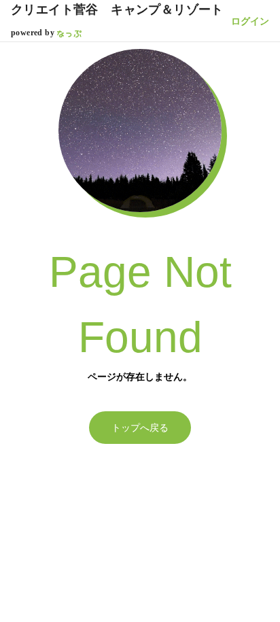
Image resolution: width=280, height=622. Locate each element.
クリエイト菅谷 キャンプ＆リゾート (117, 9)
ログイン (250, 21)
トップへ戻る (140, 427)
